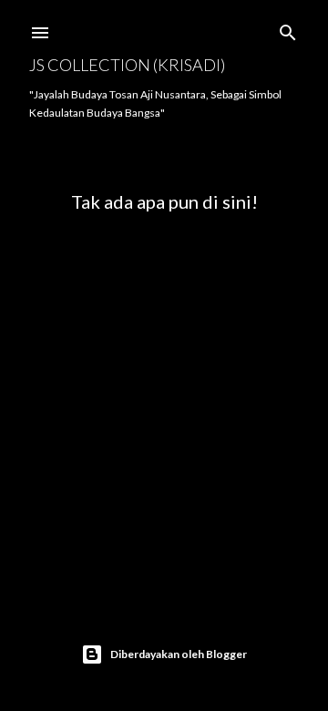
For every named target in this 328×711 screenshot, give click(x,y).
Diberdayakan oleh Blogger (178, 654)
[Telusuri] (288, 28)
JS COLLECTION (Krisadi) (127, 65)
